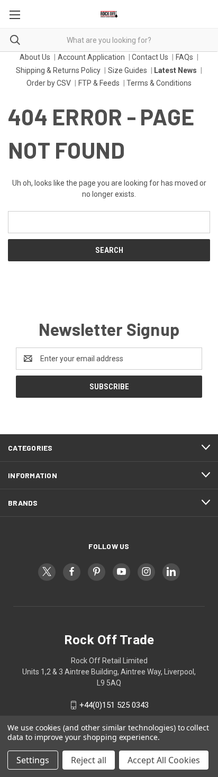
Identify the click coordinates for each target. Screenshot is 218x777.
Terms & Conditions (159, 83)
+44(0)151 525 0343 (114, 705)
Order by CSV (48, 83)
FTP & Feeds (99, 83)
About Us (35, 57)
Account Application (91, 57)
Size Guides (127, 70)
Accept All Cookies (164, 760)
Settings (32, 760)
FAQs (184, 57)
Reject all (88, 760)
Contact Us (150, 57)
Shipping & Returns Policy (58, 70)
